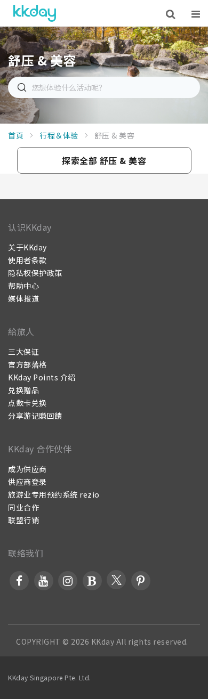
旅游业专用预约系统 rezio (54, 494)
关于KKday (27, 247)
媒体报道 (23, 298)
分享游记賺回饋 (35, 415)
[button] (104, 160)
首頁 (15, 135)
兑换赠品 (23, 390)
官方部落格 (27, 364)
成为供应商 (27, 469)
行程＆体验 (58, 135)
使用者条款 (27, 260)
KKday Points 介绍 (42, 377)
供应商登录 (27, 481)
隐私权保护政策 (35, 272)
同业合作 (23, 507)
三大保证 (23, 351)
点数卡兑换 (27, 402)
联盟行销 (23, 520)
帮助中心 (23, 285)
